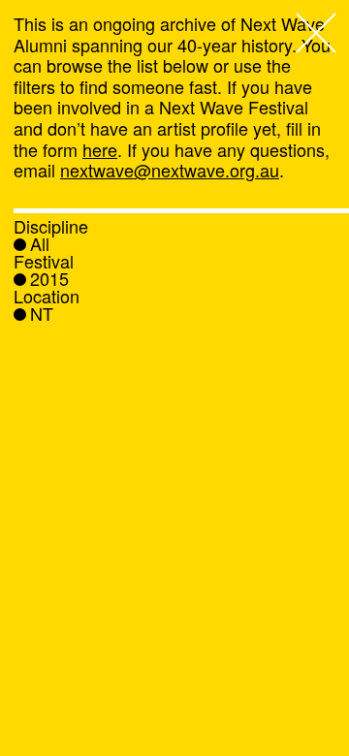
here (99, 149)
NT (41, 313)
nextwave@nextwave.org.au (169, 169)
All (39, 243)
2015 (49, 278)
